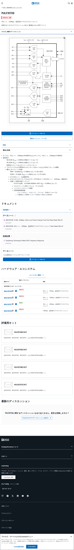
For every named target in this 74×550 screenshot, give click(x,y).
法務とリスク (5, 506)
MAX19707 (8, 304)
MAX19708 (8, 291)
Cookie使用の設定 (19, 546)
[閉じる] (71, 537)
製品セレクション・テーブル (38, 138)
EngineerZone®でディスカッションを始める (36, 418)
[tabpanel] (37, 175)
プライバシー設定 (6, 527)
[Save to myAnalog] (13, 291)
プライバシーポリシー (7, 520)
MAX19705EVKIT (20, 350)
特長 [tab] (4, 145)
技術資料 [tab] (6, 210)
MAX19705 (8, 298)
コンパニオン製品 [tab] (36, 275)
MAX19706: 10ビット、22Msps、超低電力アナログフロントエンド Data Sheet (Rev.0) (34, 226)
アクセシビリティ (6, 513)
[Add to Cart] (16, 291)
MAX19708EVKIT (20, 367)
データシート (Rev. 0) (38, 133)
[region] (37, 542)
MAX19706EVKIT (20, 332)
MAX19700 (8, 311)
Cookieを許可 (32, 546)
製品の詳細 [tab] (6, 150)
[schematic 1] (37, 80)
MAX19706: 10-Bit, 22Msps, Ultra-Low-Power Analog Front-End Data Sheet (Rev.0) (34, 220)
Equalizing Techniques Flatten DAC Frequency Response (25, 240)
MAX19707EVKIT (20, 385)
